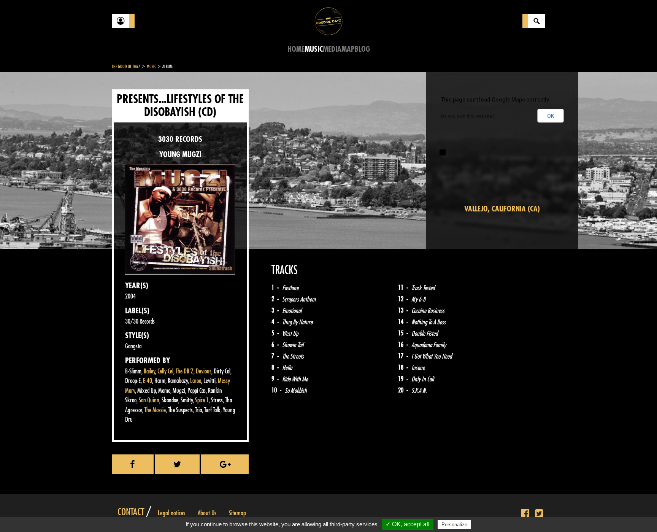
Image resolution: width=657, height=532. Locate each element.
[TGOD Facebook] (525, 514)
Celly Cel (165, 371)
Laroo (195, 381)
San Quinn (149, 400)
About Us (207, 513)
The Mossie (155, 410)
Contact (130, 512)
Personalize (454, 524)
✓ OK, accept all (408, 524)
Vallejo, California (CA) (502, 209)
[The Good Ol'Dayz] (328, 20)
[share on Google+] (225, 464)
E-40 (147, 381)
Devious (203, 371)
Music (314, 49)
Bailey (149, 371)
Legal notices (171, 513)
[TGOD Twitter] (539, 514)
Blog (362, 49)
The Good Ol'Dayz (126, 66)
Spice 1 (202, 400)
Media (332, 49)
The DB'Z (185, 371)
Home (296, 49)
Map (348, 49)
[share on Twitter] (177, 464)
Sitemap (237, 513)
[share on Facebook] (133, 464)
